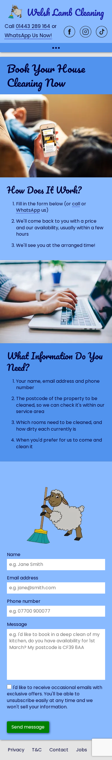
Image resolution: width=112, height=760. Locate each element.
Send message (28, 727)
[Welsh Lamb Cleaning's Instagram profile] (85, 35)
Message (17, 624)
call (76, 203)
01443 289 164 (33, 26)
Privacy (16, 750)
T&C (37, 750)
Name (13, 554)
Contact (58, 750)
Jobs (81, 750)
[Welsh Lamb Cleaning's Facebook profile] (69, 35)
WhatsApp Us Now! (28, 35)
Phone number (23, 601)
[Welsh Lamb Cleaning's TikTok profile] (101, 35)
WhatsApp (28, 210)
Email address (22, 578)
